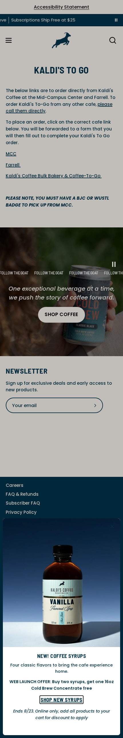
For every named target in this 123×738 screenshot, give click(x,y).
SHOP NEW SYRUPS (61, 700)
